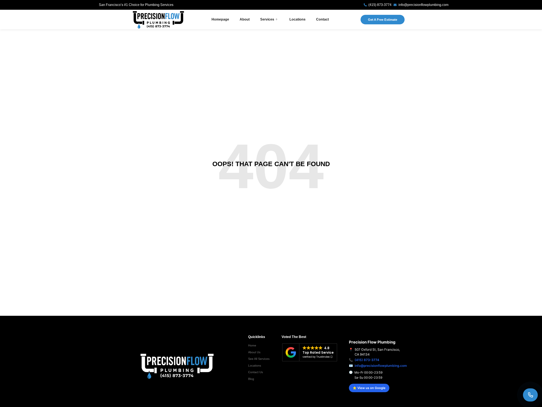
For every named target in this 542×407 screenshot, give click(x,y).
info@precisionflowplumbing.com (381, 366)
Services (267, 19)
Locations (297, 19)
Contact (322, 19)
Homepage (220, 19)
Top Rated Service (318, 352)
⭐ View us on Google (369, 388)
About (245, 19)
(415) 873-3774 (367, 360)
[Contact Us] (530, 394)
